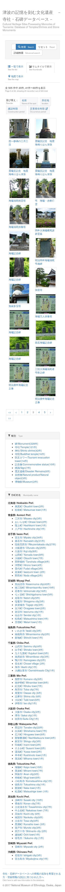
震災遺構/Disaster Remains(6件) (32, 471)
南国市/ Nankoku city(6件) (29, 817)
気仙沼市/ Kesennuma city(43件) (32, 584)
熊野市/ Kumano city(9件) (29, 679)
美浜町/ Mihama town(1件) (29, 758)
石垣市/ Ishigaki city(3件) (28, 855)
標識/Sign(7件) (23, 467)
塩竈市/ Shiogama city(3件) (30, 601)
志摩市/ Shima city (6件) (28, 696)
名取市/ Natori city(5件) (27, 598)
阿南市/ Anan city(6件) (27, 774)
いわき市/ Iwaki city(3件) (28, 630)
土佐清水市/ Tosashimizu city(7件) (33, 807)
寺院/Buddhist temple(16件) (30, 454)
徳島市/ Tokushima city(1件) (30, 784)
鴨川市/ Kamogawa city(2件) (30, 660)
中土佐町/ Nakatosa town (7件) (32, 810)
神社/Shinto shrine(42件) (28, 450)
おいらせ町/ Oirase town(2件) (31, 522)
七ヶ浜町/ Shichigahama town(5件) (34, 594)
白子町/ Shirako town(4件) (29, 649)
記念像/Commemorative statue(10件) (35, 464)
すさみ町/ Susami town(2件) (30, 748)
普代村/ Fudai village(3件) (29, 568)
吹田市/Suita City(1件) (27, 718)
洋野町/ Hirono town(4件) (28, 565)
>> (9, 418)
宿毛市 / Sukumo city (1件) (29, 838)
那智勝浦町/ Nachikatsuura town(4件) (35, 737)
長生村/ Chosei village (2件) (30, 663)
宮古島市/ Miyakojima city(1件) (31, 858)
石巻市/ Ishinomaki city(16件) (31, 591)
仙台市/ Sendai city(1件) (28, 615)
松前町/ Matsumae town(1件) (31, 509)
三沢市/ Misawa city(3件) (28, 518)
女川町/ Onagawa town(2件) (30, 608)
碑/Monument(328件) (26, 443)
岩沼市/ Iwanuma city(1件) (29, 611)
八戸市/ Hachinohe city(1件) (30, 528)
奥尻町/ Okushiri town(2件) (29, 506)
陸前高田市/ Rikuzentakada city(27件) (35, 544)
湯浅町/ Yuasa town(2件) (28, 751)
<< (9, 412)
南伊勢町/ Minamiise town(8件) (32, 682)
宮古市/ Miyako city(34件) (29, 537)
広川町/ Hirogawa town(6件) (30, 734)
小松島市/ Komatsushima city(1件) (33, 781)
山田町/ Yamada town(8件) (29, 554)
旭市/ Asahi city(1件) (26, 667)
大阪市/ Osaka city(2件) (28, 712)
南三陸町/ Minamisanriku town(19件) (35, 587)
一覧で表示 (15, 68)
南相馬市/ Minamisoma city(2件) (32, 634)
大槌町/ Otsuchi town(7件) (29, 558)
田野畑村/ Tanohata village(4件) (32, 561)
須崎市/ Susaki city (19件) (29, 800)
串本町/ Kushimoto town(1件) (31, 755)
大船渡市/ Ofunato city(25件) (30, 547)
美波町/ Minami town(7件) (29, 770)
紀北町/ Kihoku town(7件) (28, 686)
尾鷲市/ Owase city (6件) (28, 693)
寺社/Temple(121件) (26, 447)
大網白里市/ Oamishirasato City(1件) (35, 670)
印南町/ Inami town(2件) (28, 744)
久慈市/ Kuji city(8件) (26, 551)
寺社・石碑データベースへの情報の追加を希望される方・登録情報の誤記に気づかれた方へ (32, 876)
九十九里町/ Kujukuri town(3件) (32, 653)
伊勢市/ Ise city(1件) (26, 703)
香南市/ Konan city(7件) (28, 803)
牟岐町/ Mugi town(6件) (27, 777)
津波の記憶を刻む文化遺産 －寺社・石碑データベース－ (32, 20)
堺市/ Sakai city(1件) (26, 715)
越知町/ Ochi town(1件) (27, 834)
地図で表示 (15, 77)
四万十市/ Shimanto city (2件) (31, 831)
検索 (27, 47)
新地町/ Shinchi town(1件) (29, 637)
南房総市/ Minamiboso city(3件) (32, 656)
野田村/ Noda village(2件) (29, 575)
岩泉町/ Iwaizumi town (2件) (30, 572)
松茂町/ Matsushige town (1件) (31, 791)
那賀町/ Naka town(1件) (28, 788)
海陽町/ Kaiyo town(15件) (28, 767)
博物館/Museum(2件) (26, 481)
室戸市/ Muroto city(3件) (28, 827)
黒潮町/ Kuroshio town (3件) (30, 824)
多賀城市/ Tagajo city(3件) (29, 604)
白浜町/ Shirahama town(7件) (31, 731)
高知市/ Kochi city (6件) (27, 813)
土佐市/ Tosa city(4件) (27, 820)
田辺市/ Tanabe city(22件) (29, 727)
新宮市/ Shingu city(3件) (28, 741)
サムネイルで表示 (40, 68)
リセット (46, 47)
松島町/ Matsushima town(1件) (31, 618)
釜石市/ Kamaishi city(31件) (30, 541)
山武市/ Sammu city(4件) (28, 646)
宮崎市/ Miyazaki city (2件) (29, 846)
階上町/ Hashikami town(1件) (30, 525)
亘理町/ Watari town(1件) (28, 622)
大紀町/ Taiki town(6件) (27, 699)
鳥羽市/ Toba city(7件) (27, 689)
